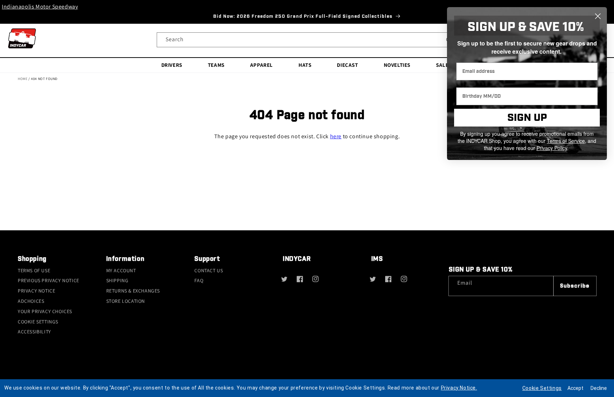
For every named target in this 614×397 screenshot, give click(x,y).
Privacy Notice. (459, 388)
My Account (121, 270)
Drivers (171, 64)
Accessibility (34, 331)
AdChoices (31, 301)
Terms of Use (34, 270)
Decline (599, 388)
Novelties (397, 64)
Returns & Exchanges (133, 291)
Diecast (347, 64)
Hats (304, 64)
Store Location (125, 301)
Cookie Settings (38, 321)
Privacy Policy (552, 147)
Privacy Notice (36, 291)
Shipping (117, 280)
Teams (216, 64)
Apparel (261, 64)
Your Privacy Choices (45, 311)
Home (22, 78)
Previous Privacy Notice (48, 280)
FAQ (198, 280)
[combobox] (307, 40)
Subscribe (574, 286)
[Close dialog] (598, 16)
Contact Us (208, 270)
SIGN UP (527, 118)
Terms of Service (566, 140)
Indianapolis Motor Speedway (40, 6)
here (335, 136)
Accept (575, 388)
